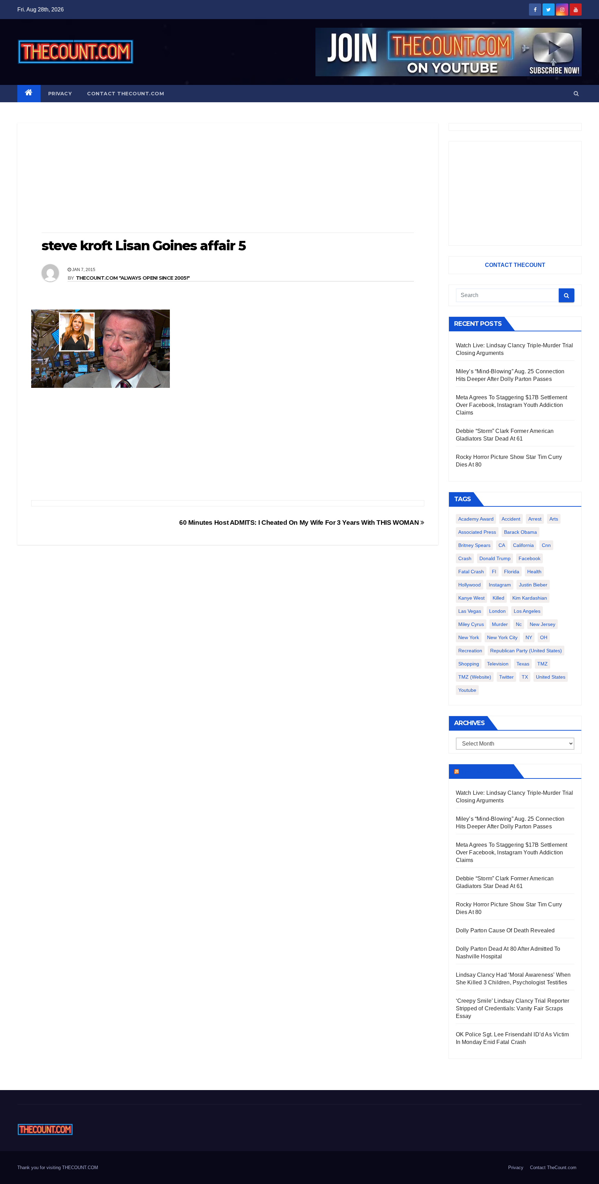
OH (543, 637)
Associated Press (477, 532)
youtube (467, 690)
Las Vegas (469, 611)
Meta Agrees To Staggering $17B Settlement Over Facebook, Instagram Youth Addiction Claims (511, 405)
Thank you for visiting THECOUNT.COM (57, 1167)
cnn (546, 545)
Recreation (470, 650)
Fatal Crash (471, 571)
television (498, 664)
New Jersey (542, 624)
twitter (506, 677)
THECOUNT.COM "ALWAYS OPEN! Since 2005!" (133, 278)
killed (498, 598)
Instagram (500, 584)
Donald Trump (495, 558)
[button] (576, 93)
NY (529, 637)
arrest (534, 519)
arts (553, 519)
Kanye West (471, 598)
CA (501, 545)
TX (525, 677)
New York (468, 637)
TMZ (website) (474, 677)
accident (511, 519)
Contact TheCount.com (125, 93)
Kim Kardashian (529, 598)
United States (550, 677)
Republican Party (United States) (526, 650)
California (523, 545)
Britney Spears (474, 545)
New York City (502, 637)
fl (494, 571)
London (497, 611)
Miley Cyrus (471, 624)
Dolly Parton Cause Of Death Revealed (505, 930)
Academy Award (476, 519)
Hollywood (469, 584)
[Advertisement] (228, 178)
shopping (468, 664)
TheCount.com (485, 771)
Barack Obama (520, 532)
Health (534, 571)
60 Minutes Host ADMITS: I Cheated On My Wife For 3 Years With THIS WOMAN (299, 522)
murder (500, 624)
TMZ (542, 664)
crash (464, 558)
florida (511, 571)
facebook (529, 558)
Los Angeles (527, 611)
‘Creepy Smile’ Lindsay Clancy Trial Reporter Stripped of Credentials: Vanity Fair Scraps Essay (513, 1008)
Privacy (60, 93)
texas (522, 664)
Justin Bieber (533, 584)
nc (519, 624)
